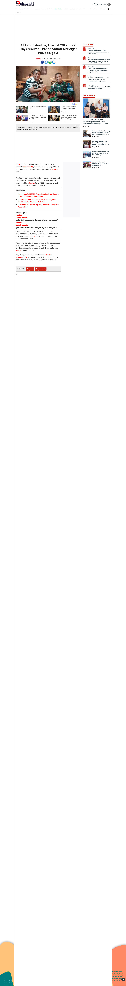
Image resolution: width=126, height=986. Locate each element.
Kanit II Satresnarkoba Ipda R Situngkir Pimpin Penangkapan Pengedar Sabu (98, 70)
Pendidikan (92, 9)
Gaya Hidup (66, 9)
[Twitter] (97, 4)
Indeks (18, 12)
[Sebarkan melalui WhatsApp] (50, 62)
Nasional (34, 9)
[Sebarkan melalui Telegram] (54, 62)
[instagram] (105, 4)
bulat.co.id (20, 164)
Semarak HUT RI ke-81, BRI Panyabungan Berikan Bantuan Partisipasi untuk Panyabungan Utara (95, 123)
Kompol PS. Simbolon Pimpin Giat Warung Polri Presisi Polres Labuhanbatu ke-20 (37, 200)
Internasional (25, 9)
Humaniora (83, 9)
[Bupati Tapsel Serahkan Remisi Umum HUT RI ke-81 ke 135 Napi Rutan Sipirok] (87, 155)
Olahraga (57, 9)
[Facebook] (94, 4)
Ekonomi (49, 9)
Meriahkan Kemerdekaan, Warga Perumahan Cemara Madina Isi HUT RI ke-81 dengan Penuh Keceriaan (99, 62)
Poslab (55, 169)
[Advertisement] (63, 27)
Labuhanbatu (22, 217)
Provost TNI (28, 167)
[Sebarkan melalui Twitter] (46, 62)
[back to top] (123, 979)
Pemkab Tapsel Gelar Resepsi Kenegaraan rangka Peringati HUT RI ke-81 (100, 143)
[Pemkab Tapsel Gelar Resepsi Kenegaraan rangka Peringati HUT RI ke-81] (87, 144)
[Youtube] (101, 4)
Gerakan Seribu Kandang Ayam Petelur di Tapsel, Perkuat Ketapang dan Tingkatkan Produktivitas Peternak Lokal (98, 80)
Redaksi (38, 59)
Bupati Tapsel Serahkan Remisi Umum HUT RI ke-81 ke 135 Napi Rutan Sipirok (100, 154)
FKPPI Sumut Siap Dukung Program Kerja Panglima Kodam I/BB (38, 206)
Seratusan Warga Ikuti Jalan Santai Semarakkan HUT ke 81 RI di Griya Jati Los (98, 52)
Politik (42, 9)
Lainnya (100, 9)
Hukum (75, 9)
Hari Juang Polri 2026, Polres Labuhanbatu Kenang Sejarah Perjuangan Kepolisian (38, 195)
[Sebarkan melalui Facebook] (42, 62)
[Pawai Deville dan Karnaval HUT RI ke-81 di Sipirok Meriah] (87, 165)
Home (17, 9)
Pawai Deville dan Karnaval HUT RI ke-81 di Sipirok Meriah (99, 87)
